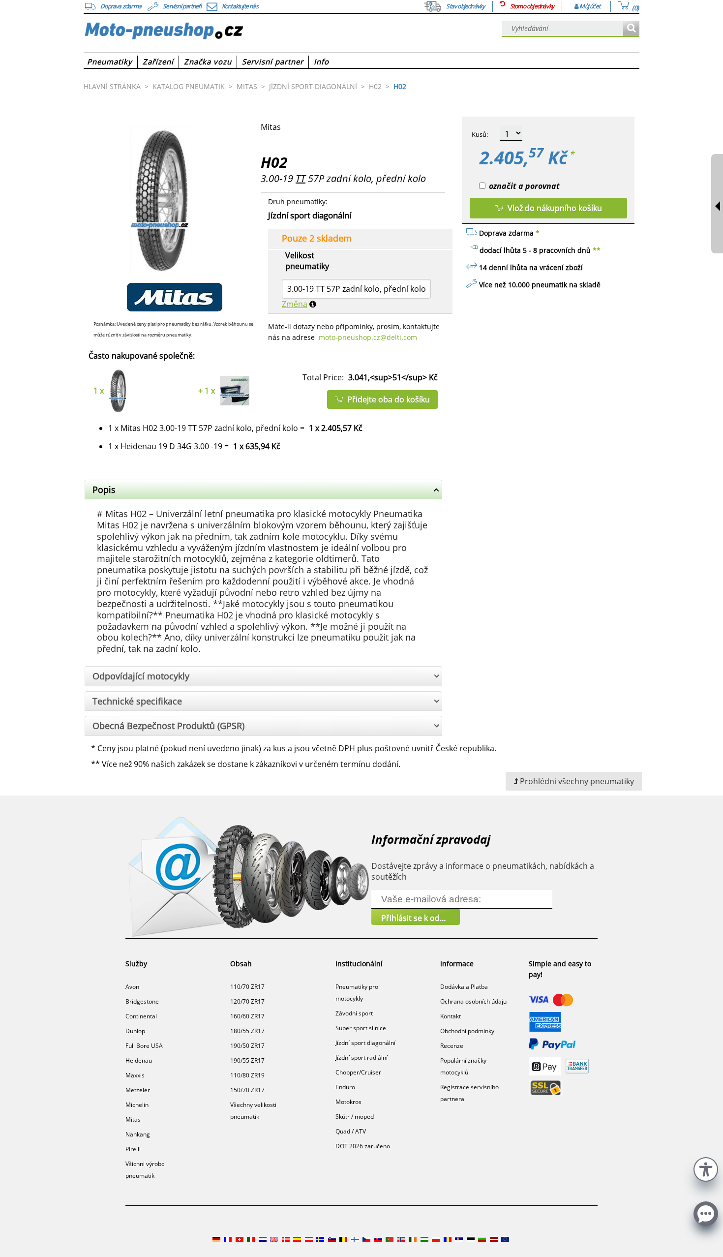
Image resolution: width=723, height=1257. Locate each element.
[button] (705, 1168)
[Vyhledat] (631, 29)
